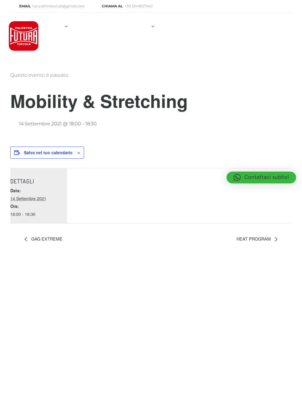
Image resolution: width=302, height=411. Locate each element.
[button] (261, 177)
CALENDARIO (105, 45)
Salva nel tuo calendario (48, 152)
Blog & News (65, 45)
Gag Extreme (46, 239)
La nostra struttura (100, 26)
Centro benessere (237, 26)
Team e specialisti (183, 26)
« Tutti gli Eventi (26, 268)
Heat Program (254, 239)
